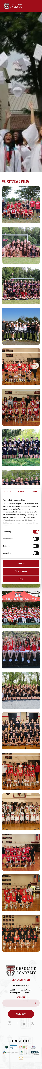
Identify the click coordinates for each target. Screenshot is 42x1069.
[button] (36, 6)
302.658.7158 (21, 979)
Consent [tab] (7, 492)
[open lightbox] (21, 204)
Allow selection (21, 571)
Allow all (21, 564)
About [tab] (34, 492)
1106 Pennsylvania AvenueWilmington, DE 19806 (21, 991)
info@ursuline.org (21, 985)
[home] (13, 6)
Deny (21, 579)
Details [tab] (21, 492)
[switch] (36, 539)
